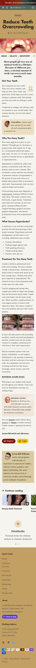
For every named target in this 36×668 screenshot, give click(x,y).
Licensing (6, 580)
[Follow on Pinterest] (8, 642)
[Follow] (13, 643)
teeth (12, 142)
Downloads (6, 575)
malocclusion (7, 194)
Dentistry (18, 15)
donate (14, 423)
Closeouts (6, 571)
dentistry (5, 423)
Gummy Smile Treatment (12, 508)
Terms (4, 588)
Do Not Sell (7, 593)
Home (4, 56)
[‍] (15, 500)
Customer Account (6, 564)
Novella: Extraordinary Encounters (18, 3)
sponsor (12, 420)
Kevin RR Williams (20, 33)
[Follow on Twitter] (3, 642)
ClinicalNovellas (17, 531)
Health (13, 56)
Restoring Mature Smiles (13, 377)
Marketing (6, 584)
